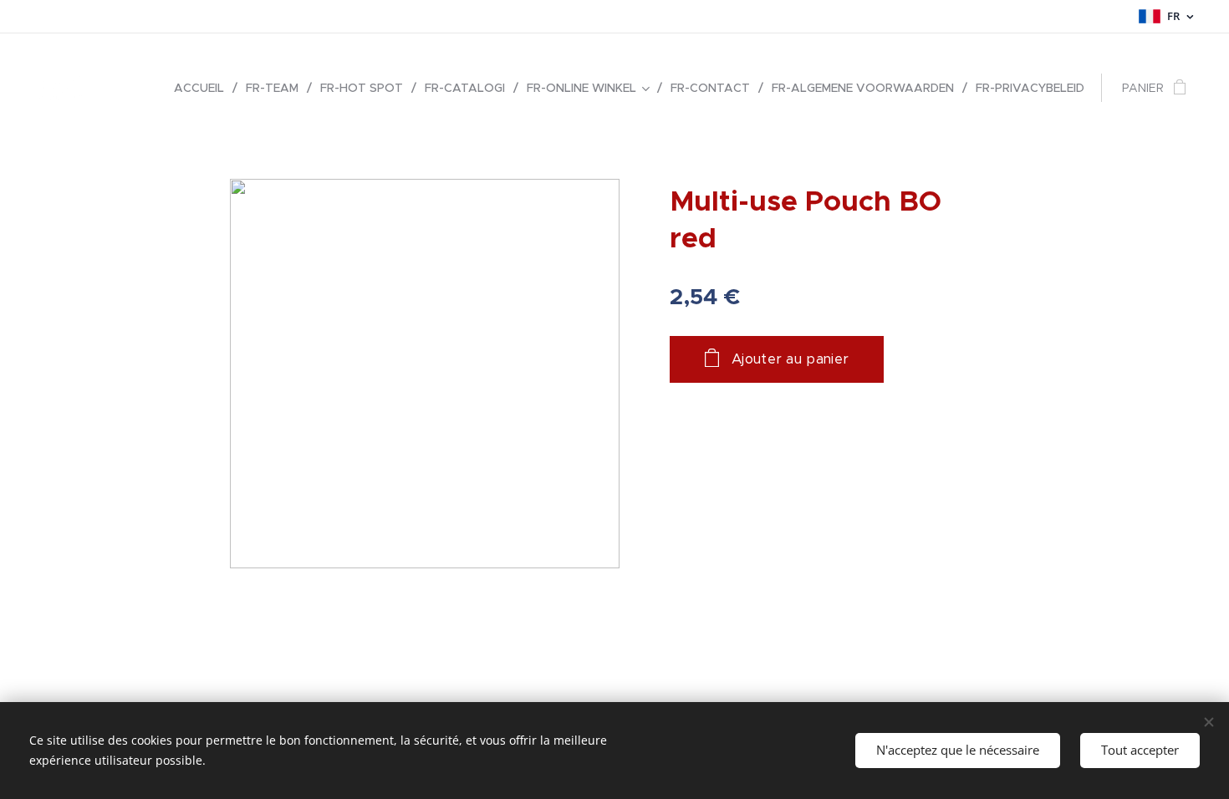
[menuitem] (203, 88)
